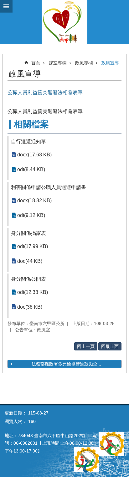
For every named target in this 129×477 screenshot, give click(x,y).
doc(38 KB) (29, 307)
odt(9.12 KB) (31, 215)
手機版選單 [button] (6, 6)
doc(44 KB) (29, 261)
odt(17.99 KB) (32, 246)
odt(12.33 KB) (32, 292)
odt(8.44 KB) (31, 169)
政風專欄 (84, 62)
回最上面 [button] (110, 346)
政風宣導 (110, 62)
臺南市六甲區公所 (64, 22)
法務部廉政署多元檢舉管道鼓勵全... (66, 363)
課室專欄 (57, 62)
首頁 (35, 62)
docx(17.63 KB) (34, 154)
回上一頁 (86, 346)
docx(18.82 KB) (34, 200)
